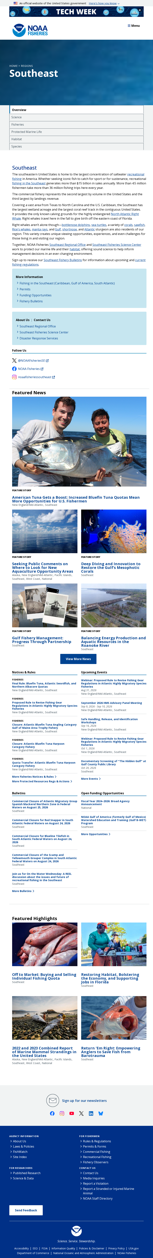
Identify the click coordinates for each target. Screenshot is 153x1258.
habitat (75, 249)
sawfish (139, 225)
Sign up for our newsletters (84, 1100)
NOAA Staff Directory (98, 1198)
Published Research (26, 1173)
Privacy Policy (116, 1248)
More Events (89, 778)
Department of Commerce (33, 1253)
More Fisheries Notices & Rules (33, 776)
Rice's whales (21, 229)
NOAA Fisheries (29, 369)
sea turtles (98, 225)
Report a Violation (95, 1183)
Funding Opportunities (35, 295)
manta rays (40, 229)
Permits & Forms (94, 1146)
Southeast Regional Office (67, 245)
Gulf (58, 229)
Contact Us (87, 1168)
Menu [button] (135, 26)
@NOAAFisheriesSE (31, 360)
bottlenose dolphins (76, 225)
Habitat (16, 139)
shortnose (69, 229)
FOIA (45, 1248)
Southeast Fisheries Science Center (116, 245)
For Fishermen (89, 1136)
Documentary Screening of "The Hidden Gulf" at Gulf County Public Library (113, 762)
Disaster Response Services (39, 338)
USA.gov (134, 1248)
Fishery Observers (95, 1162)
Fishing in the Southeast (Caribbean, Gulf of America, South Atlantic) (67, 283)
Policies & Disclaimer (91, 1248)
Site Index (20, 1157)
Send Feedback (26, 1210)
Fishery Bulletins (31, 301)
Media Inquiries (94, 1178)
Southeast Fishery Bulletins (63, 260)
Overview (19, 110)
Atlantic (89, 229)
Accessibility (21, 1248)
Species (16, 146)
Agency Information (24, 1136)
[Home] (29, 29)
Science (16, 117)
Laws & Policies (23, 1146)
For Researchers (20, 1168)
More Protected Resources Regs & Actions (40, 781)
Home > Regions (21, 66)
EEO (35, 1248)
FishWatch (20, 1152)
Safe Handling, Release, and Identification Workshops (109, 720)
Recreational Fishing (97, 1157)
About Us (19, 1141)
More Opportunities (94, 834)
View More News (78, 659)
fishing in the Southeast (29, 183)
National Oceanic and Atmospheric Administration (83, 1253)
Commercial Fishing (96, 1152)
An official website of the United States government (68, 3)
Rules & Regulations (97, 1141)
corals (128, 225)
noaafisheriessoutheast (34, 377)
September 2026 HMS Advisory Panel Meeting (111, 703)
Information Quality (63, 1248)
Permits (25, 289)
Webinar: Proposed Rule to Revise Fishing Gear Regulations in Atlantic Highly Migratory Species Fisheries (113, 683)
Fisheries (17, 124)
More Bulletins (22, 891)
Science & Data (23, 1178)
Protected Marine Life (26, 132)
